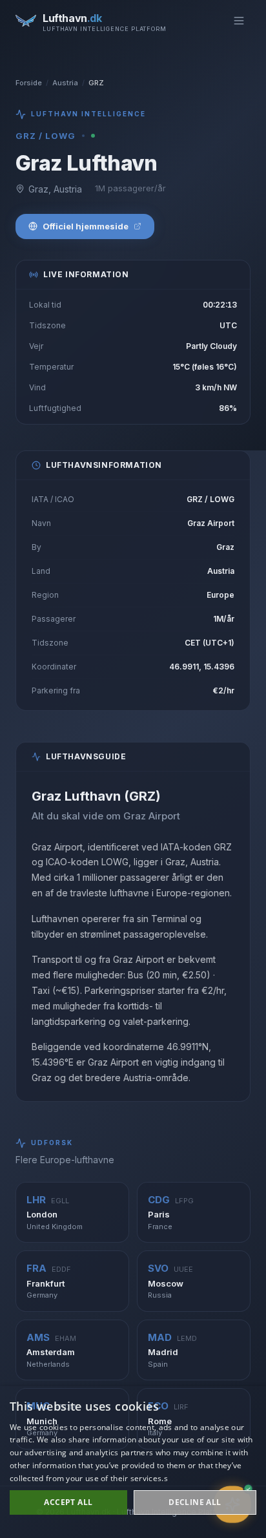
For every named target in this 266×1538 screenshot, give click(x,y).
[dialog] (133, 1462)
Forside (28, 82)
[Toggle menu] (239, 20)
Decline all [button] (195, 1502)
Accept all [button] (68, 1502)
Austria (65, 82)
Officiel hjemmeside (85, 226)
